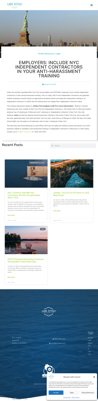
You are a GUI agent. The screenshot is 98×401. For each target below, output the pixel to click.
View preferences (88, 393)
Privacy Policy (76, 397)
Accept (56, 393)
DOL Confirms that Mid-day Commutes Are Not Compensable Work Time (24, 195)
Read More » (12, 215)
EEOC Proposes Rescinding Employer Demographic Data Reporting (26, 260)
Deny (72, 393)
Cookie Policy (67, 397)
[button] (94, 377)
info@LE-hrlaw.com (24, 132)
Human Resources (46, 53)
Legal (57, 53)
